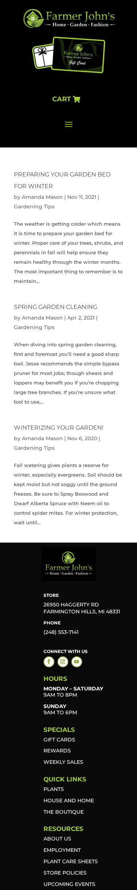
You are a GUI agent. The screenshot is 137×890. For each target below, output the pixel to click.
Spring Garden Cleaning (55, 306)
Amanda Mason (42, 197)
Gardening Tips (34, 206)
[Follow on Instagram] (62, 661)
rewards (57, 750)
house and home (68, 800)
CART (61, 99)
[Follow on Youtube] (76, 661)
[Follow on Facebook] (48, 661)
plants (53, 789)
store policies (65, 872)
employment (62, 850)
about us (57, 838)
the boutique (63, 812)
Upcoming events (69, 884)
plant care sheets (70, 861)
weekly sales (63, 762)
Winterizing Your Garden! (58, 427)
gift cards (59, 739)
